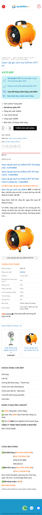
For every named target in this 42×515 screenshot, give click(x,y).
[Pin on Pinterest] (15, 146)
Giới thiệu (5, 399)
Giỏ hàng (5, 374)
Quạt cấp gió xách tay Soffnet (14, 189)
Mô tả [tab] (4, 155)
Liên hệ (4, 378)
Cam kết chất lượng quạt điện (13, 395)
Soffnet (5, 59)
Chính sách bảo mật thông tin (13, 387)
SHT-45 (7, 142)
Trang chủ (6, 58)
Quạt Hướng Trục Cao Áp (23, 58)
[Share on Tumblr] (19, 146)
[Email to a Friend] (11, 146)
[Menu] (3, 6)
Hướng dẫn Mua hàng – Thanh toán (15, 383)
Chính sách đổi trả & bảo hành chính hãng (19, 489)
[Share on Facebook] (3, 146)
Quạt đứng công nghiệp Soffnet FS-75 (11, 350)
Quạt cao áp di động (19, 59)
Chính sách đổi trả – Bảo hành (13, 391)
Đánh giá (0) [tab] (6, 159)
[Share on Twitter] (7, 146)
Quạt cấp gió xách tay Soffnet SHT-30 (31, 349)
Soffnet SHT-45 (15, 142)
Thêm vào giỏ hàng (25, 128)
